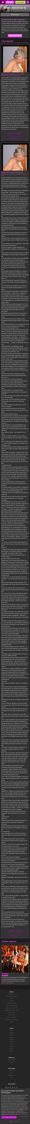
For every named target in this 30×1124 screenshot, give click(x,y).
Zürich (3, 983)
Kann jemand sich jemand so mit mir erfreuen (12, 74)
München (12, 1035)
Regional (12, 1028)
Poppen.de (11, 1070)
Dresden (11, 1046)
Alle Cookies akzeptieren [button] (9, 1117)
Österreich (11, 1049)
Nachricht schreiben (15, 133)
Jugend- (8, 1007)
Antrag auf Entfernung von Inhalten (11, 1010)
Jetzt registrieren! (15, 35)
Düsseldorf (11, 1039)
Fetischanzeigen (11, 1059)
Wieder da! (10, 2)
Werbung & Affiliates (11, 1017)
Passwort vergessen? (11, 1003)
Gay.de (11, 1073)
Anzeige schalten (15, 138)
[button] (15, 1121)
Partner (9, 1068)
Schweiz (16, 75)
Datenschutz (14, 1007)
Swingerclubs (5, 975)
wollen (15, 1005)
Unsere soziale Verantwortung (11, 1019)
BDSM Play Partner (5, 75)
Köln (12, 1044)
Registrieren (20, 2)
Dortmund (11, 1042)
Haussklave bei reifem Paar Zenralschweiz (12, 172)
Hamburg (12, 1032)
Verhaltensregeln (11, 1012)
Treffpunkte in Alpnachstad (9, 941)
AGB (12, 998)
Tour (7, 996)
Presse (11, 1021)
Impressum (11, 1001)
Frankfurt (12, 1037)
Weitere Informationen (23, 1114)
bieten (11, 1005)
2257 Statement (11, 1014)
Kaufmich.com (11, 1075)
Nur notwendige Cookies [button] (23, 1116)
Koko (11, 1077)
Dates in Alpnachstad (7, 41)
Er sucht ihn (11, 1062)
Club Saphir (5, 973)
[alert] (15, 1106)
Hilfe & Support (11, 994)
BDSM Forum (11, 1057)
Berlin (11, 1030)
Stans (19, 75)
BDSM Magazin (13, 996)
